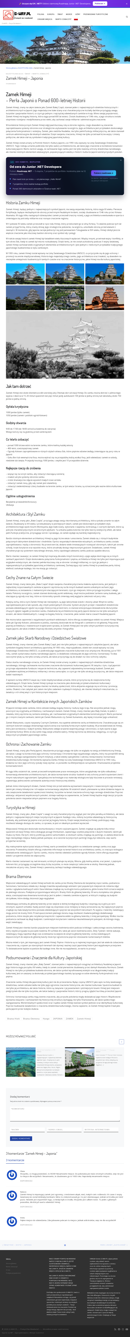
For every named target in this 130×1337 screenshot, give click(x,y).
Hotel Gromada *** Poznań (105, 1050)
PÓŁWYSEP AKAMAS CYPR (46, 1050)
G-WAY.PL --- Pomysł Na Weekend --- (25, 1329)
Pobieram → (100, 3)
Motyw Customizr (37, 1333)
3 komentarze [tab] (15, 1160)
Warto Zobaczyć (12, 1267)
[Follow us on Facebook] (119, 1329)
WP (11, 1333)
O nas (8, 1270)
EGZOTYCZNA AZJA (25, 68)
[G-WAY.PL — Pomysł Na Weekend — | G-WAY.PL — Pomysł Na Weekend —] (18, 14)
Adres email (55, 1130)
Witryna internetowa (97, 1130)
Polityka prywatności (13, 1273)
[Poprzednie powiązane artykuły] (116, 1041)
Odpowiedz (26, 1181)
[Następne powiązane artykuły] (121, 1041)
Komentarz (18, 1109)
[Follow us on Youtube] (127, 1329)
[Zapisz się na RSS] (115, 1329)
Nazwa (15, 1130)
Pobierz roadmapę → (103, 173)
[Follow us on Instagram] (123, 1329)
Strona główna (11, 68)
